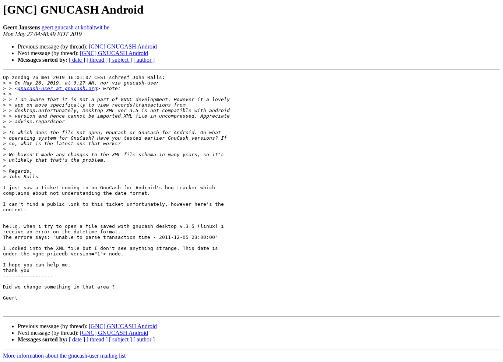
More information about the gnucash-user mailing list (64, 355)
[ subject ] (120, 60)
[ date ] (77, 60)
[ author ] (144, 60)
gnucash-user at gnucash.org (57, 88)
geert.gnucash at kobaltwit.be (75, 27)
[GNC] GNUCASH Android (123, 46)
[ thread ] (97, 60)
